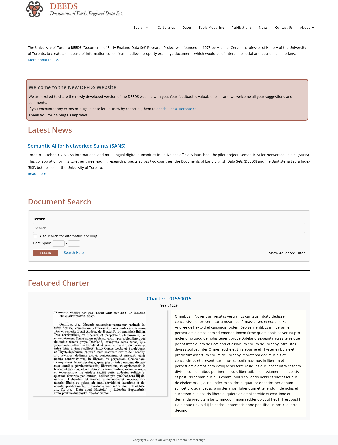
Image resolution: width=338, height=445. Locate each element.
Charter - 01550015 (169, 298)
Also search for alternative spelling (68, 236)
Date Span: (42, 243)
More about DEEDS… (45, 59)
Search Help (74, 252)
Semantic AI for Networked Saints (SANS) (76, 145)
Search (45, 253)
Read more (37, 173)
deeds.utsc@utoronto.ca (176, 108)
